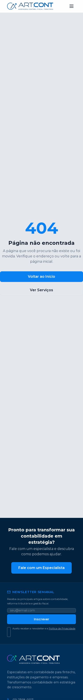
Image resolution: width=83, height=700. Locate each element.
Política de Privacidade (62, 628)
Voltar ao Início (41, 276)
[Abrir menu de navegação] (71, 6)
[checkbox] (9, 632)
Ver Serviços (41, 290)
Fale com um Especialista (41, 568)
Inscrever (41, 619)
